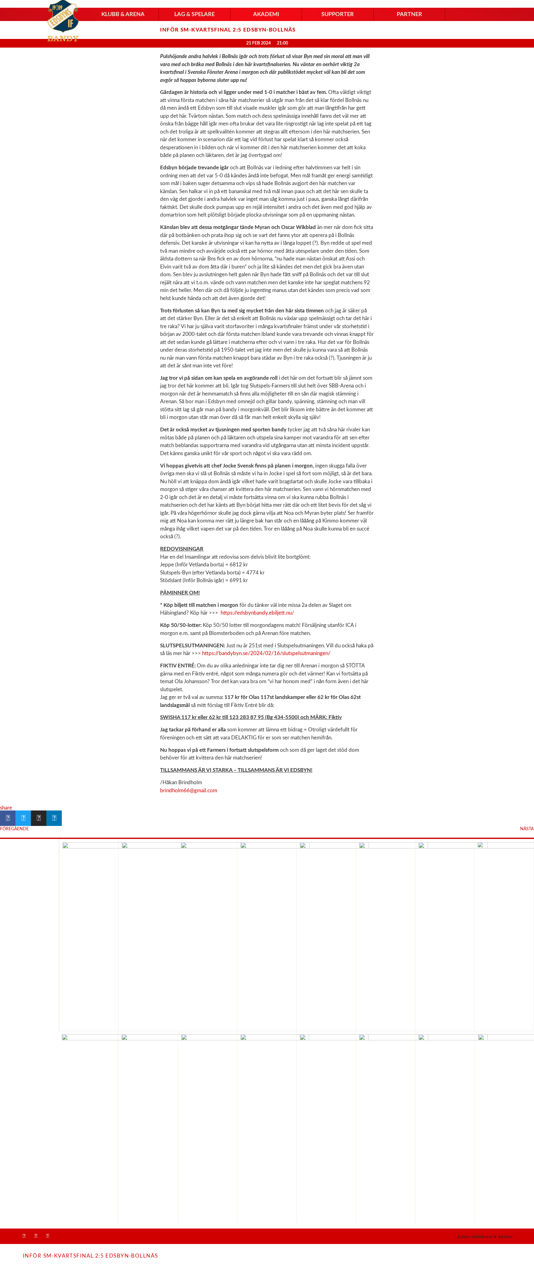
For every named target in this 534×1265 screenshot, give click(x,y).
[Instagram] (36, 1236)
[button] (123, 14)
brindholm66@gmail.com (188, 790)
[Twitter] (47, 1236)
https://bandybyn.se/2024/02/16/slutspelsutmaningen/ (266, 653)
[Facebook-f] (24, 1236)
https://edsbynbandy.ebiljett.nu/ (257, 613)
